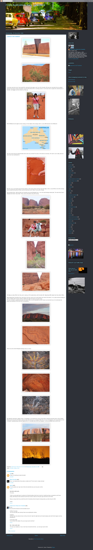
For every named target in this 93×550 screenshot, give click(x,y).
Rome (69, 208)
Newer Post (9, 535)
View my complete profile (73, 58)
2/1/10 (11, 488)
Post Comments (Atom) (38, 539)
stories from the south (72, 216)
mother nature (71, 196)
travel (18, 468)
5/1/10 (11, 522)
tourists (69, 224)
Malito (69, 190)
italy (69, 184)
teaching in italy (71, 223)
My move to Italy (71, 81)
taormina (70, 220)
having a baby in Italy (72, 180)
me (69, 192)
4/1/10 (11, 503)
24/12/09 (11, 476)
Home (36, 535)
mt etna (69, 198)
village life (70, 230)
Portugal (70, 200)
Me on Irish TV (71, 273)
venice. (69, 229)
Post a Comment (12, 531)
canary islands (71, 172)
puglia (69, 202)
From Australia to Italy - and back (25, 5)
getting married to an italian (73, 178)
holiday (15, 468)
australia (11, 468)
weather (69, 233)
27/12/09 (11, 482)
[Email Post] (42, 466)
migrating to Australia (72, 194)
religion (69, 205)
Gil (10, 473)
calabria (69, 170)
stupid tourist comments (73, 219)
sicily (69, 210)
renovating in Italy (71, 206)
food (69, 176)
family (69, 174)
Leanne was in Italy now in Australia (17, 505)
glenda (11, 485)
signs (69, 212)
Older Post (62, 535)
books (69, 168)
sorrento (70, 215)
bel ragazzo (70, 166)
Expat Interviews (71, 79)
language (70, 186)
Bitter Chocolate (13, 479)
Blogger (53, 547)
